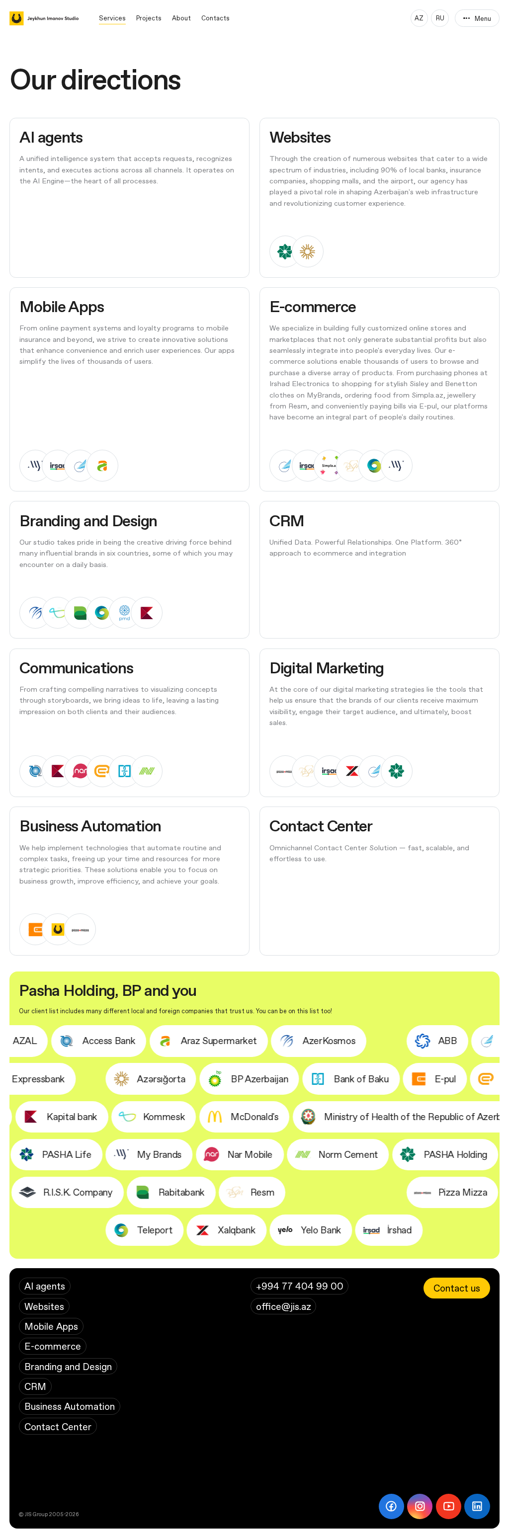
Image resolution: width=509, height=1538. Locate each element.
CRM (35, 1386)
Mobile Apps (51, 1326)
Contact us (456, 1288)
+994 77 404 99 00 (299, 1286)
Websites (44, 1306)
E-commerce (52, 1346)
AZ (419, 18)
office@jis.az (283, 1306)
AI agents (44, 1286)
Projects (149, 18)
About (181, 18)
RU (440, 18)
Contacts (215, 18)
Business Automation (69, 1406)
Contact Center (57, 1426)
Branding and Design (68, 1366)
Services (112, 18)
